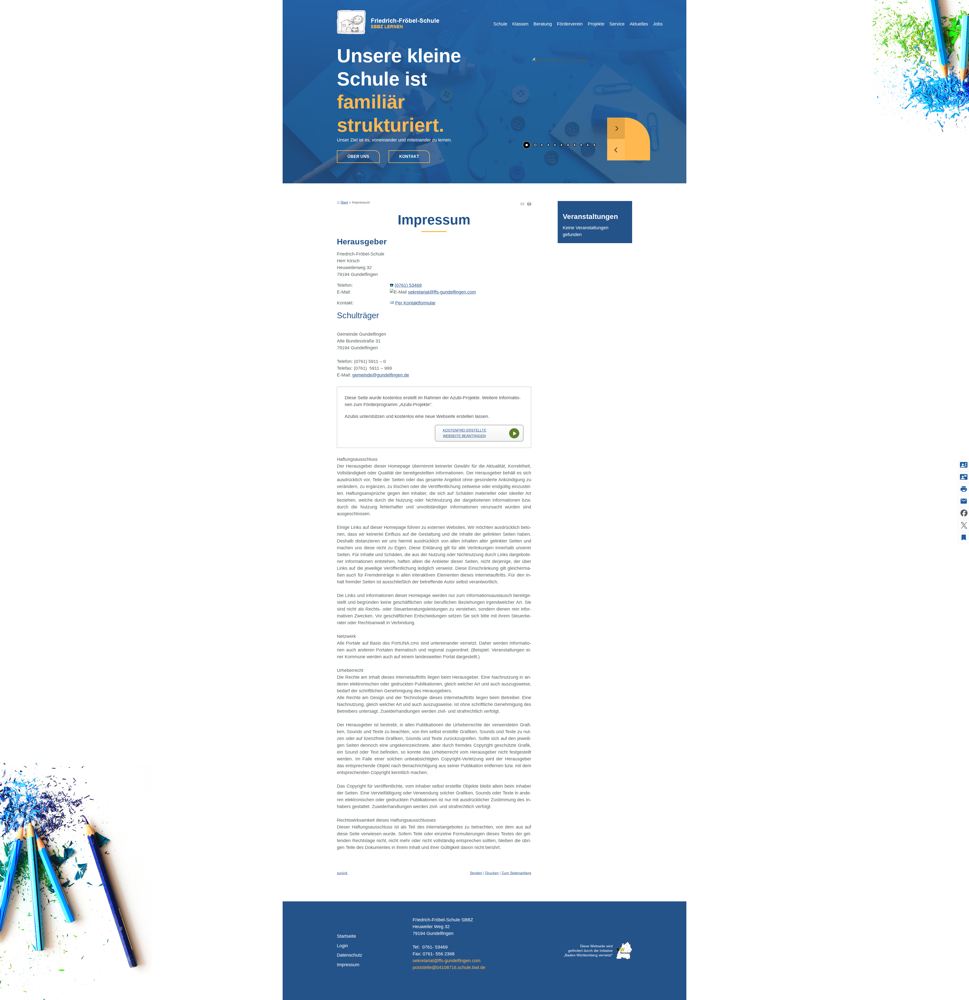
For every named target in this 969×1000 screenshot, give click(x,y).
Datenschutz (349, 955)
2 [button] (542, 145)
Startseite (346, 936)
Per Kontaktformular (415, 302)
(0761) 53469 (408, 285)
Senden (476, 873)
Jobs (658, 23)
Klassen (520, 23)
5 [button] (561, 145)
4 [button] (555, 145)
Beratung (542, 23)
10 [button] (594, 145)
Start (344, 202)
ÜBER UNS (358, 156)
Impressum (348, 964)
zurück (342, 873)
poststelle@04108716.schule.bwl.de (449, 967)
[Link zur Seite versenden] (522, 204)
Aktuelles (639, 23)
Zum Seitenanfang (516, 873)
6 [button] (568, 145)
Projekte (596, 23)
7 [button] (574, 145)
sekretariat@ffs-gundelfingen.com (442, 292)
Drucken (492, 873)
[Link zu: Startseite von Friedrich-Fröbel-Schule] (388, 22)
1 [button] (535, 145)
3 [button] (548, 145)
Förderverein (570, 23)
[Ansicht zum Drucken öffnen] (529, 204)
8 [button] (581, 145)
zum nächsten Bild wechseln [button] (616, 128)
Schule (500, 23)
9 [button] (587, 145)
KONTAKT (409, 156)
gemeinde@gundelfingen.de (380, 375)
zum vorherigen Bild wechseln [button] (616, 149)
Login (342, 945)
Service (617, 23)
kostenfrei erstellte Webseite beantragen (464, 433)
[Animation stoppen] (526, 145)
